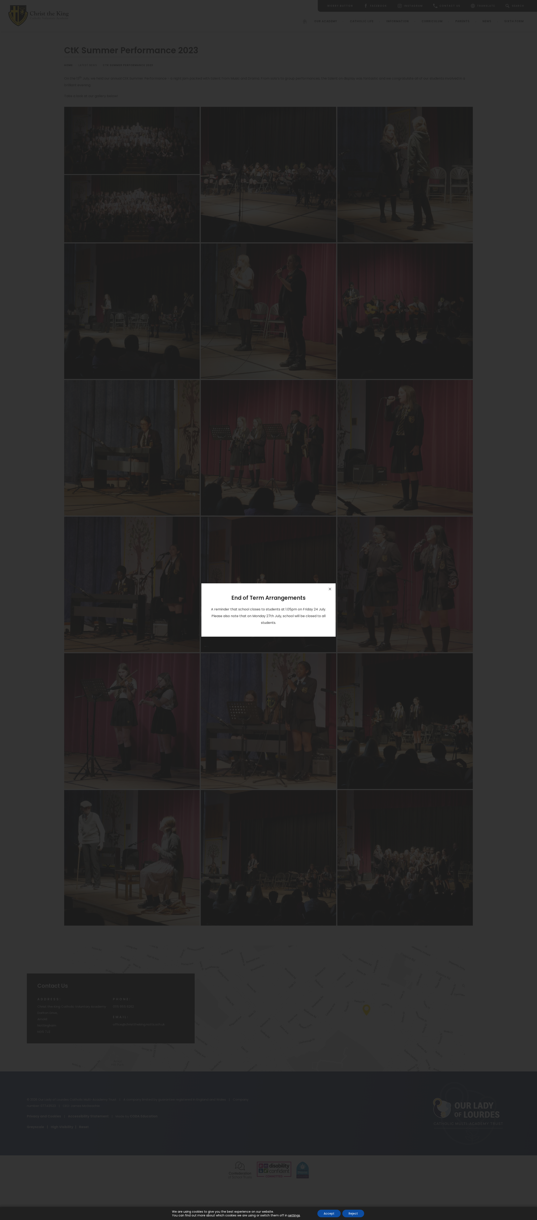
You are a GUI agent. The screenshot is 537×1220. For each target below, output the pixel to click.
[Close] (330, 589)
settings (294, 1215)
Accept (329, 1213)
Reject (353, 1213)
